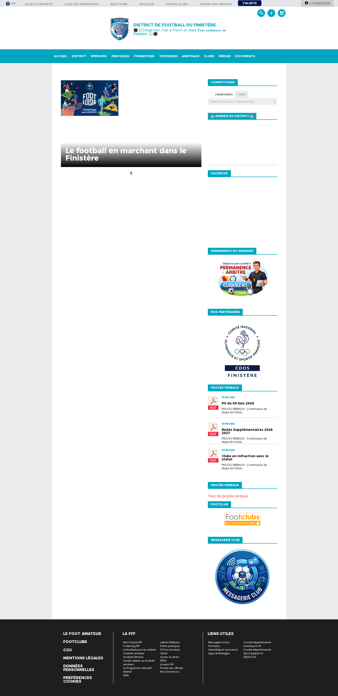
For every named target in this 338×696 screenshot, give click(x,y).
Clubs (209, 56)
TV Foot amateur (170, 649)
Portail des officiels (216, 4)
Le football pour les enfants (139, 649)
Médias (225, 56)
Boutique (147, 4)
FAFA (126, 675)
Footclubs (75, 642)
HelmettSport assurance (223, 649)
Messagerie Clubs (219, 642)
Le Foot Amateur (82, 634)
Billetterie (119, 4)
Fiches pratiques (170, 646)
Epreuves (99, 56)
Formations (144, 56)
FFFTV (163, 660)
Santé (163, 653)
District (79, 56)
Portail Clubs (177, 4)
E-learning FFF (131, 646)
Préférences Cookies (77, 679)
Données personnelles (78, 668)
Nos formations (169, 671)
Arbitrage (190, 56)
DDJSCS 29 (249, 657)
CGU (67, 650)
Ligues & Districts (39, 4)
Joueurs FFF (167, 664)
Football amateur (133, 653)
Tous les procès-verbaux (228, 496)
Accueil (60, 56)
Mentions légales (83, 658)
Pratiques (120, 56)
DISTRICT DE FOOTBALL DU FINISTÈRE (174, 25)
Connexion (319, 3)
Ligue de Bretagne (219, 653)
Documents (245, 56)
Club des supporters (82, 4)
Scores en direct (169, 657)
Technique (168, 56)
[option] (242, 353)
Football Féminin (133, 657)
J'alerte (250, 3)
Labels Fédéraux (170, 642)
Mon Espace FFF (132, 642)
